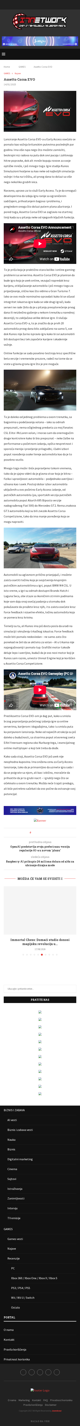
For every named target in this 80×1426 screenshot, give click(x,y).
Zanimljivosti (15, 1198)
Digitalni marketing (20, 1159)
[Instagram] (35, 4)
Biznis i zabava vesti (20, 1130)
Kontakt (9, 1339)
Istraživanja (14, 1189)
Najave (11, 1248)
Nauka (11, 1139)
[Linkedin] (40, 4)
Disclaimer (51, 1404)
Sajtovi (11, 1179)
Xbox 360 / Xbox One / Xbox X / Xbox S (34, 1278)
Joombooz (56, 1410)
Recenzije (13, 1258)
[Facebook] (30, 4)
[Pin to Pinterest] (44, 832)
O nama (9, 1330)
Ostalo (15, 1307)
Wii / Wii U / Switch (22, 1297)
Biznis (11, 1149)
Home (7, 66)
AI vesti (12, 1120)
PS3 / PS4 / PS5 (20, 1288)
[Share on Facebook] (37, 832)
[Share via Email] (48, 832)
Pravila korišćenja (15, 1349)
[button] (7, 921)
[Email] (50, 4)
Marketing (24, 1400)
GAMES (22, 66)
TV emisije (13, 1218)
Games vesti (15, 1239)
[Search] (76, 54)
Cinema (12, 1169)
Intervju (12, 1208)
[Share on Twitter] (41, 832)
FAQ (45, 1400)
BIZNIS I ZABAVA (14, 1110)
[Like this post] (33, 832)
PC (13, 1268)
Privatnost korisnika (17, 1359)
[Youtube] (45, 4)
